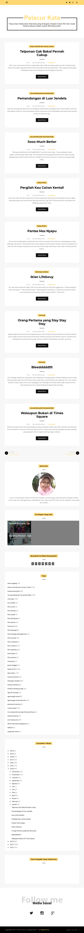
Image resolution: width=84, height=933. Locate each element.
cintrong (42, 315)
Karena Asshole (12, 677)
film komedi (11, 638)
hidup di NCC (41, 182)
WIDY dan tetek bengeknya (17, 724)
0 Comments (51, 62)
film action (11, 607)
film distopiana (12, 618)
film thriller (11, 653)
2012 (12, 844)
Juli (13, 786)
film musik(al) (12, 642)
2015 (12, 766)
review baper (12, 708)
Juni (13, 789)
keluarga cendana (41, 272)
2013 (12, 841)
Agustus (15, 783)
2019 (12, 754)
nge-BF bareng (12, 692)
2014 (12, 769)
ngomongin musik (13, 696)
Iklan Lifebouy (42, 277)
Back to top (72, 930)
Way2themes (45, 930)
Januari (14, 804)
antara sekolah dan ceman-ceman (42, 46)
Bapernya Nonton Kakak (20, 536)
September (16, 780)
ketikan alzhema (13, 685)
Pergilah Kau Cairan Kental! (42, 188)
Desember (15, 772)
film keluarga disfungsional (16, 634)
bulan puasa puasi (13, 591)
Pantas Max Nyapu (42, 231)
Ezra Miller (11, 603)
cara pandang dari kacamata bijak (41, 93)
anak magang (12, 583)
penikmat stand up (13, 704)
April (13, 795)
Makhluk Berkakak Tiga (19, 523)
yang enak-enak (13, 731)
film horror (11, 626)
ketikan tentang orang (15, 688)
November (16, 774)
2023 (12, 751)
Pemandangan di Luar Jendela (42, 98)
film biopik (11, 614)
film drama (11, 622)
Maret (14, 798)
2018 (12, 757)
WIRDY (10, 727)
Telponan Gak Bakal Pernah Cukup (42, 53)
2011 (12, 847)
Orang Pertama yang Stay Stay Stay (42, 322)
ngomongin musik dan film (16, 700)
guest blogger (12, 665)
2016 (12, 763)
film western (11, 657)
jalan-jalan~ (11, 673)
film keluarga (12, 630)
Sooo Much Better (42, 142)
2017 (12, 760)
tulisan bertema (12, 716)
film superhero (12, 649)
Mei (13, 792)
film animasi (11, 610)
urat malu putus (12, 720)
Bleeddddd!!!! (42, 367)
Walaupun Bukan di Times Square (42, 414)
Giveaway (10, 661)
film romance (12, 646)
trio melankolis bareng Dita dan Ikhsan (20, 712)
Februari (15, 801)
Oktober (15, 777)
